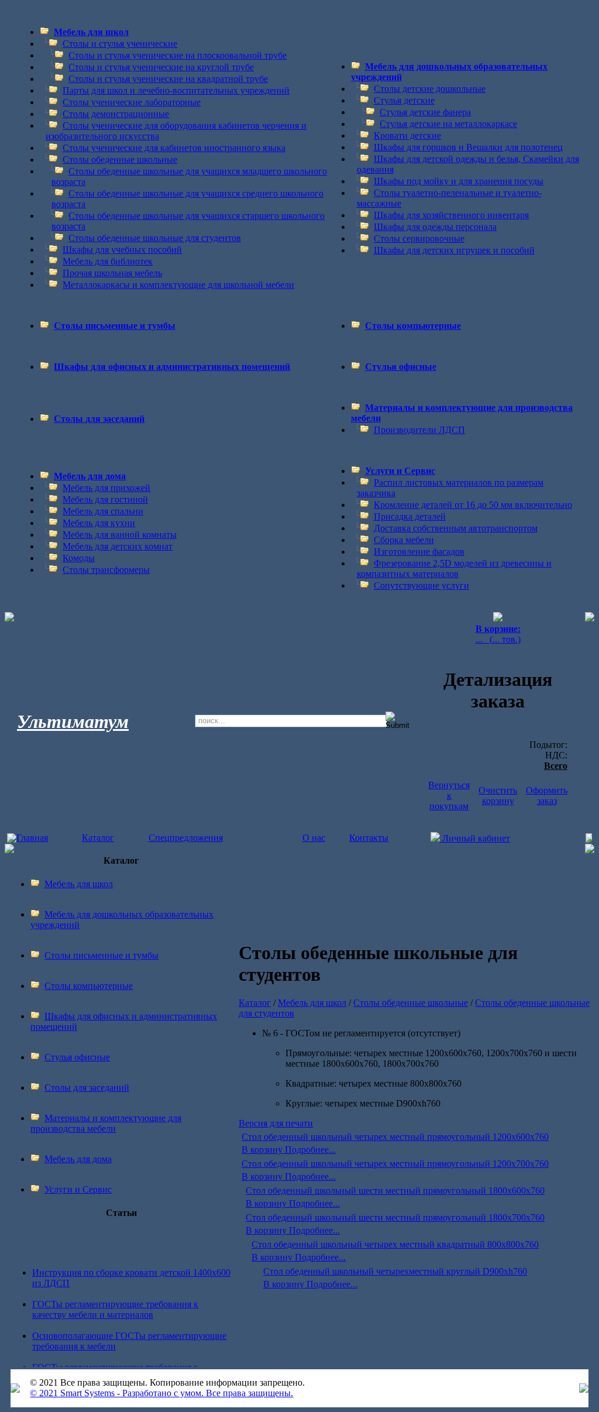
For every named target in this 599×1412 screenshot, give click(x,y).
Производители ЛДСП (419, 430)
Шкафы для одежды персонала (435, 227)
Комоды (79, 558)
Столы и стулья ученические (120, 44)
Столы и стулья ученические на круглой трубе (161, 67)
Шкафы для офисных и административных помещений (172, 367)
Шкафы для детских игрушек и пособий (454, 250)
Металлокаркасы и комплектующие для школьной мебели (178, 285)
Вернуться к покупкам (449, 795)
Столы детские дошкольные (430, 89)
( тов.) (498, 634)
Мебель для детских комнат (118, 546)
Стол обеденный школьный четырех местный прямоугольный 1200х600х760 (395, 1137)
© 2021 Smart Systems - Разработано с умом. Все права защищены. (161, 1393)
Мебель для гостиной (105, 499)
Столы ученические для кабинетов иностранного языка (174, 148)
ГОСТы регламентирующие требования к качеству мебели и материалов (115, 1304)
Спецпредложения (186, 838)
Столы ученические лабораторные (132, 102)
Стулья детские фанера (425, 112)
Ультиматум (73, 721)
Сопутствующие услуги (421, 585)
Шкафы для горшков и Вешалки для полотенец (468, 147)
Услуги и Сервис (400, 471)
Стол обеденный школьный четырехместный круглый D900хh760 (395, 1271)
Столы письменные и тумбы (114, 326)
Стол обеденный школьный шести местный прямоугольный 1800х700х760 (395, 1217)
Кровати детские (407, 135)
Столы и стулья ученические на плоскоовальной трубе (177, 55)
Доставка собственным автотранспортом (456, 528)
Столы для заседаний (99, 419)
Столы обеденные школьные (120, 159)
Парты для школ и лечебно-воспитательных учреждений (176, 90)
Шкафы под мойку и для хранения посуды (458, 181)
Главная (32, 838)
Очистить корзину (497, 795)
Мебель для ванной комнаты (120, 535)
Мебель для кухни (99, 523)
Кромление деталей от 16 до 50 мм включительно (473, 505)
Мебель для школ (91, 32)
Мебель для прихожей (106, 488)
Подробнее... (310, 1150)
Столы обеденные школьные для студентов (154, 238)
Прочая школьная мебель (112, 273)
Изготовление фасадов (419, 551)
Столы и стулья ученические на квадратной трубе (168, 79)
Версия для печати (276, 1123)
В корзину (263, 1150)
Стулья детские (404, 100)
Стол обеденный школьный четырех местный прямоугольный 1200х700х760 (395, 1164)
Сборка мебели (404, 540)
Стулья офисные (400, 367)
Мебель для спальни (103, 511)
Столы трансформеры (106, 570)
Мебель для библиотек (108, 261)
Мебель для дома (90, 476)
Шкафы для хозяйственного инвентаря (451, 215)
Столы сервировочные (419, 238)
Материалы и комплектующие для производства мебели (105, 1123)
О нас (313, 838)
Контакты (368, 838)
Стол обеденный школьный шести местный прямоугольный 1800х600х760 (395, 1190)
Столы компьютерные (413, 326)
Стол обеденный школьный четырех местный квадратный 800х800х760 (395, 1244)
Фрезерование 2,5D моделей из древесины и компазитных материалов (454, 568)
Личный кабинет (475, 838)
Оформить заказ (546, 795)
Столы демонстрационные (116, 114)
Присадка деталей (410, 516)
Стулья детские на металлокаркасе (448, 124)
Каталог (98, 838)
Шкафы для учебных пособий (122, 250)
